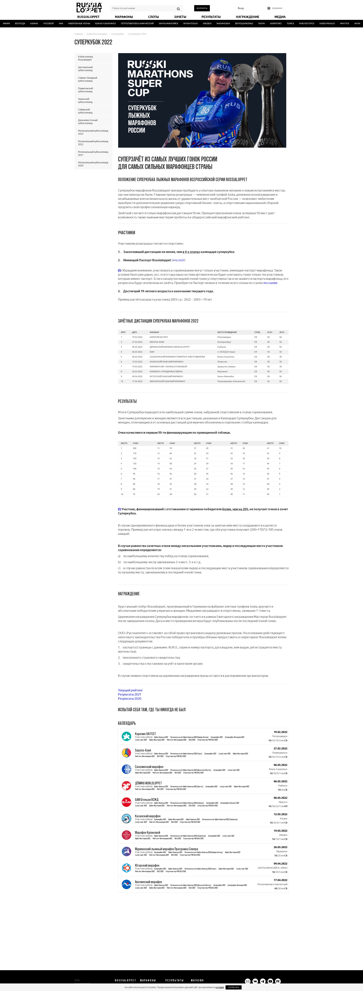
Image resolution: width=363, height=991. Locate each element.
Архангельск (182, 23)
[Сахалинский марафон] (126, 769)
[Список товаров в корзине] (275, 9)
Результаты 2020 (129, 698)
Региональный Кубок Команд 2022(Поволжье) (220, 819)
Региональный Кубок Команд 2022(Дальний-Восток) (190, 770)
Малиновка (215, 23)
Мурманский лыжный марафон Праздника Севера (166, 849)
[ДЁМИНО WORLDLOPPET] (126, 785)
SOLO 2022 (192, 739)
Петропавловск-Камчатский (128, 23)
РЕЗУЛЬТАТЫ (174, 980)
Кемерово (267, 23)
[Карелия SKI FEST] (126, 736)
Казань (26, 23)
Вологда (12, 23)
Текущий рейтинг (130, 690)
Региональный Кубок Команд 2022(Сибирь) (187, 803)
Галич (253, 23)
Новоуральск (319, 23)
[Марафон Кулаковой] (126, 835)
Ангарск (350, 23)
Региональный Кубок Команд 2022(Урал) (186, 753)
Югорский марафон (147, 865)
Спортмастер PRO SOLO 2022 (208, 739)
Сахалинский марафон (149, 767)
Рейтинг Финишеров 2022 (176, 739)
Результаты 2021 (129, 694)
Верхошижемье (236, 23)
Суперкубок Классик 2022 (229, 803)
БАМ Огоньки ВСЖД (146, 799)
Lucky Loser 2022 (141, 739)
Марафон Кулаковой (147, 832)
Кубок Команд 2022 (161, 737)
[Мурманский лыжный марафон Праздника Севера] (126, 851)
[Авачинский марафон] (126, 884)
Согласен (233, 987)
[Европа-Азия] (126, 753)
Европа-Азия (143, 750)
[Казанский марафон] (126, 818)
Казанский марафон (148, 816)
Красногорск (298, 23)
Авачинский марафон (148, 882)
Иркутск (336, 23)
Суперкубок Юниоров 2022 (234, 737)
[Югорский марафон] (126, 868)
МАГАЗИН (197, 980)
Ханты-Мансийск (160, 23)
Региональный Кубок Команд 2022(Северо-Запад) (189, 737)
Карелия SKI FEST (145, 734)
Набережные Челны (71, 23)
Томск (282, 23)
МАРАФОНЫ (148, 980)
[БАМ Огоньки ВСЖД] (126, 802)
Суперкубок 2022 (217, 737)
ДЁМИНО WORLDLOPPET (148, 783)
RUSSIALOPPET (125, 980)
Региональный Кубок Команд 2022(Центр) (186, 786)
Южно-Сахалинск (97, 23)
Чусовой (40, 23)
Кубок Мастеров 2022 (156, 739)
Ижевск (199, 23)
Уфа (52, 23)
